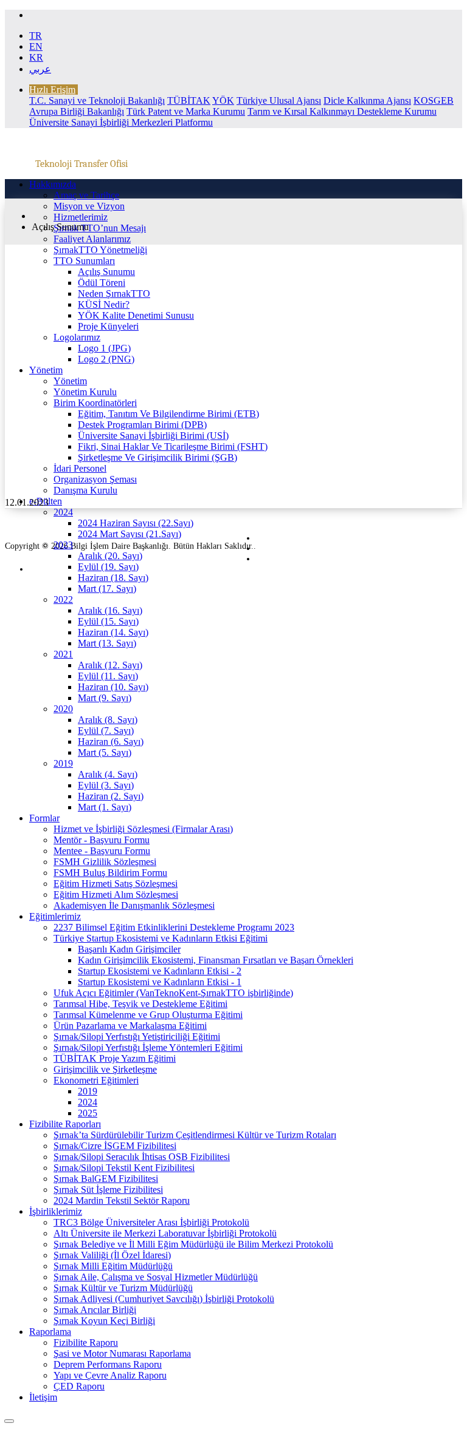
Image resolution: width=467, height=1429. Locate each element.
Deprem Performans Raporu (108, 1364)
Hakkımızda (52, 184)
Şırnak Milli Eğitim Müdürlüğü (113, 1266)
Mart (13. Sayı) (107, 643)
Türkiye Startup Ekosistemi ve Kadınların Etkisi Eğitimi (161, 938)
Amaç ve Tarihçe (86, 195)
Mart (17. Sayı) (107, 588)
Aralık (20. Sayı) (110, 556)
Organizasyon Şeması (95, 479)
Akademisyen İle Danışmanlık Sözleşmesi (134, 905)
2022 (63, 599)
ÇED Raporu (79, 1386)
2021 (63, 654)
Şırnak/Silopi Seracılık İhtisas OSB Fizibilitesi (142, 1157)
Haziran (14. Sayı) (113, 632)
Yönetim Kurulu (85, 392)
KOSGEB (433, 100)
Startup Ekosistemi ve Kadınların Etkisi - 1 (159, 982)
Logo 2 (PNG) (106, 359)
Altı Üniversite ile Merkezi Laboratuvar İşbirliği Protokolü (165, 1233)
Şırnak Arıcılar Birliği (95, 1310)
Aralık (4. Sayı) (107, 774)
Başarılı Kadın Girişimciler (129, 949)
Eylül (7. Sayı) (106, 730)
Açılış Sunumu (106, 271)
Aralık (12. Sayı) (110, 665)
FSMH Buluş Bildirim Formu (110, 872)
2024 (63, 512)
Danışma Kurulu (85, 490)
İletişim (43, 1397)
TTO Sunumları (84, 261)
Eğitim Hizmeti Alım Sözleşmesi (116, 894)
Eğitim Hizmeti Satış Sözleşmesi (116, 883)
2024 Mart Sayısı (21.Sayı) (129, 534)
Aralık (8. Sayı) (107, 720)
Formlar (44, 818)
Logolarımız (77, 337)
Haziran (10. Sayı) (113, 687)
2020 (63, 709)
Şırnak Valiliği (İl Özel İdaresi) (112, 1255)
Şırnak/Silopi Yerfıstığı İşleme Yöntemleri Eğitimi (148, 1047)
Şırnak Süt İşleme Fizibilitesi (108, 1189)
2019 (63, 763)
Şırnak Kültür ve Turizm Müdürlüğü (123, 1288)
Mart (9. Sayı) (104, 698)
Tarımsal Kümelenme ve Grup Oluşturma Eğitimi (148, 1015)
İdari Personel (80, 468)
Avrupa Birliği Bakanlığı (76, 111)
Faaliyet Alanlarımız (92, 239)
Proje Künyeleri (108, 326)
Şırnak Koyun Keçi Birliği (104, 1320)
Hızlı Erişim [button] (52, 89)
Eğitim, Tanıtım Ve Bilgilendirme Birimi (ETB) (168, 414)
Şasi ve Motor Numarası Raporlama (122, 1353)
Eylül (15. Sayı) (108, 621)
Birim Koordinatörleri (95, 403)
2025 (87, 1113)
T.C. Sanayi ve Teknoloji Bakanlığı (97, 100)
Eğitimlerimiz (55, 916)
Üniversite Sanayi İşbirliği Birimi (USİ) (153, 435)
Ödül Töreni (101, 282)
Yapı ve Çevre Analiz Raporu (110, 1375)
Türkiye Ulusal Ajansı (279, 100)
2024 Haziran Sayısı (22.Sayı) (135, 523)
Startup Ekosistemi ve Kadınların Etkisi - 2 (159, 971)
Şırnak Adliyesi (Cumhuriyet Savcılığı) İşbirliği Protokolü (164, 1299)
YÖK (223, 100)
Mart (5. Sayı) (104, 752)
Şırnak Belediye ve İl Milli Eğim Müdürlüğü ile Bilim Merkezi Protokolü (193, 1244)
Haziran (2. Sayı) (111, 796)
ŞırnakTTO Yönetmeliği (100, 250)
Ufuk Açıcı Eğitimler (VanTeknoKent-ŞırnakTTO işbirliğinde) (173, 993)
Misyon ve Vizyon (89, 206)
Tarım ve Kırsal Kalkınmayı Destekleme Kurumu (342, 111)
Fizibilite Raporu (86, 1342)
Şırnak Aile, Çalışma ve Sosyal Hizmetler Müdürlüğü (156, 1277)
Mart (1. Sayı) (104, 807)
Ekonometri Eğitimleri (96, 1080)
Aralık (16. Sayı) (110, 610)
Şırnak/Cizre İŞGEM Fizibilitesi (115, 1146)
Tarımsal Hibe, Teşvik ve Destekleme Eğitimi (140, 1004)
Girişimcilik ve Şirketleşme (105, 1069)
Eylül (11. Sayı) (108, 676)
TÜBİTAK (188, 100)
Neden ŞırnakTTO (114, 293)
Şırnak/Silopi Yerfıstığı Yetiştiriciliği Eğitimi (137, 1036)
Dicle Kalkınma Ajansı (367, 100)
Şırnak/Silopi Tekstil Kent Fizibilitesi (124, 1168)
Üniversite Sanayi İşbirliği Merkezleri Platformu (121, 122)
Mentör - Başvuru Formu (102, 840)
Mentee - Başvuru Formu (102, 851)
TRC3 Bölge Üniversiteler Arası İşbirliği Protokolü (151, 1222)
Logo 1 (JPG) (104, 348)
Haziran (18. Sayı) (113, 577)
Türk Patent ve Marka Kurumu (185, 111)
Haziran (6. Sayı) (111, 741)
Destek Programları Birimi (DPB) (142, 424)
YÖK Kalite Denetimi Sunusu (136, 315)
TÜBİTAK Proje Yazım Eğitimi (115, 1058)
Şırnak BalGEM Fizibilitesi (106, 1178)
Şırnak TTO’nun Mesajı (100, 228)
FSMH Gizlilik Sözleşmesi (105, 862)
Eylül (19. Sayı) (108, 567)
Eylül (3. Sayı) (106, 785)
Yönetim (46, 370)
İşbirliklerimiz (55, 1211)
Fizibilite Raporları (65, 1124)
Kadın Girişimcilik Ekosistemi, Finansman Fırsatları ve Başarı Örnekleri (215, 960)
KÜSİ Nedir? (104, 304)
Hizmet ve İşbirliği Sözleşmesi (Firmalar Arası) (143, 829)
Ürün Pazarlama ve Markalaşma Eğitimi (130, 1025)
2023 (63, 545)
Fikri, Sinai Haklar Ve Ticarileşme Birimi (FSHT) (173, 446)
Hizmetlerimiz (81, 217)
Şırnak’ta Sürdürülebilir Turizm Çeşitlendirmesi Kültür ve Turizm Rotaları (195, 1135)
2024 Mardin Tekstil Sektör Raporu (122, 1200)
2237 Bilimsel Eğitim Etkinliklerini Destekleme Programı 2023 (174, 927)
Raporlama (50, 1331)
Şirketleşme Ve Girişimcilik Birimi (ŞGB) (157, 457)
